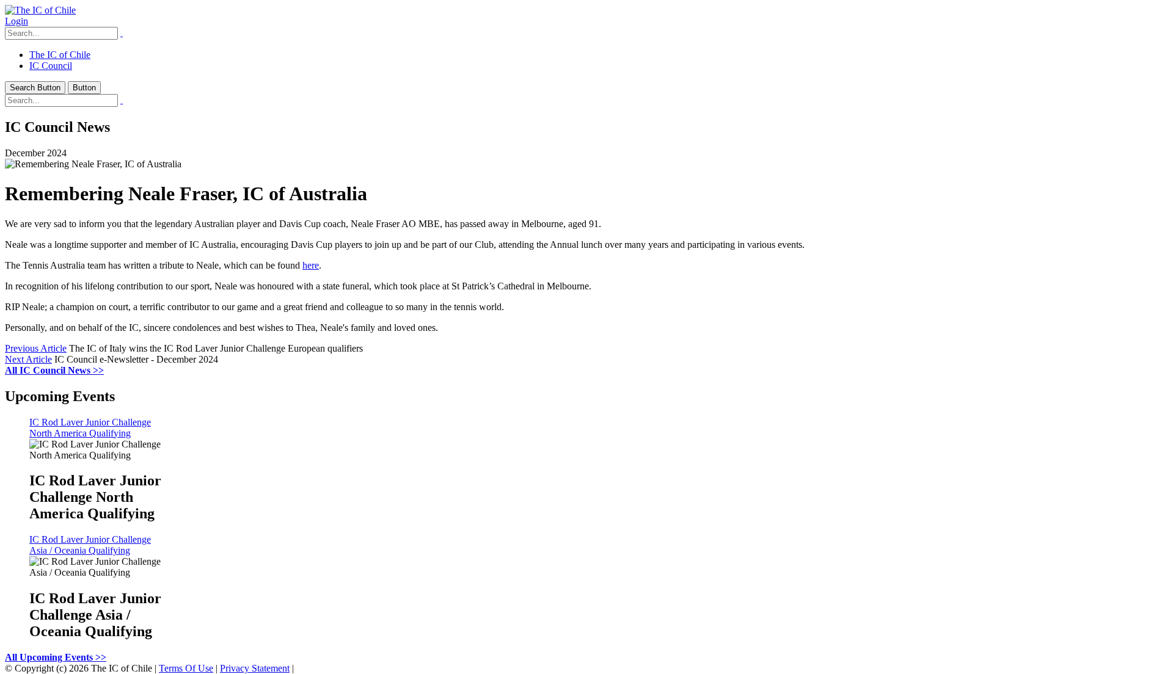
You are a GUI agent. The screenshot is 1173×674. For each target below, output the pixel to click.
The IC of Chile (59, 54)
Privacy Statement (255, 668)
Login (16, 21)
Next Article (28, 359)
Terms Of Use (186, 668)
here (310, 265)
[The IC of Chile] (40, 10)
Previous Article (36, 348)
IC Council (50, 65)
